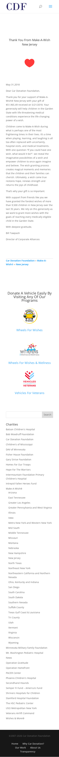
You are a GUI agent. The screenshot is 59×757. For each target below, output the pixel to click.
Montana (13, 543)
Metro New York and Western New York (30, 522)
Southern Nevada (18, 602)
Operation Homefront (18, 667)
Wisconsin (14, 637)
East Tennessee (16, 497)
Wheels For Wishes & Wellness (29, 363)
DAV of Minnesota (15, 449)
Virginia (12, 632)
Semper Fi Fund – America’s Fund (24, 688)
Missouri (13, 537)
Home (14, 743)
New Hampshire (17, 553)
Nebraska (13, 548)
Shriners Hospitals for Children (23, 693)
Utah (11, 622)
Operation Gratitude (17, 662)
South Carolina (16, 592)
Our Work (20, 747)
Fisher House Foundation (19, 454)
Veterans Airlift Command (20, 713)
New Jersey (22, 264)
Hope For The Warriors (18, 469)
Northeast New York (19, 568)
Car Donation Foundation (20, 260)
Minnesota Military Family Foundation (26, 647)
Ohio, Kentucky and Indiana (23, 582)
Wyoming (13, 642)
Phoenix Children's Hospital (21, 678)
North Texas (15, 563)
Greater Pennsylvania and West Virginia (30, 507)
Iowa (10, 517)
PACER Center (13, 672)
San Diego (13, 587)
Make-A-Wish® (14, 488)
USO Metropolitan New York (21, 708)
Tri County (14, 617)
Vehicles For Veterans (29, 393)
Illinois (12, 512)
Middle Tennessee (18, 532)
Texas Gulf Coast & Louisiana (24, 612)
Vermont (13, 627)
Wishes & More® (15, 718)
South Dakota (15, 597)
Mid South (14, 527)
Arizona (12, 492)
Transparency (27, 751)
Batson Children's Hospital (20, 429)
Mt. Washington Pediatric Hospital (24, 652)
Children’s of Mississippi (19, 444)
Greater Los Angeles (19, 502)
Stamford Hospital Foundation (22, 698)
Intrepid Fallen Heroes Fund (21, 483)
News (9, 657)
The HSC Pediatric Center (19, 703)
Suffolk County (16, 607)
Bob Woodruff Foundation (20, 434)
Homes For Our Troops (18, 464)
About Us (35, 747)
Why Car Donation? (33, 743)
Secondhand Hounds (17, 682)
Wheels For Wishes (29, 330)
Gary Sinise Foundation (18, 459)
